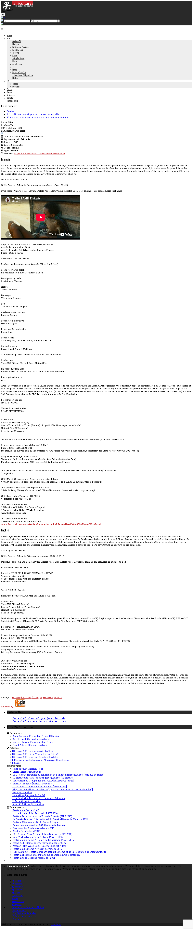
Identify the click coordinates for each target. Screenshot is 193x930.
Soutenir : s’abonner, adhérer (28, 907)
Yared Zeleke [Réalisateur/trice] (30, 744)
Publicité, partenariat (24, 916)
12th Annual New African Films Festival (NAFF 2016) (42, 833)
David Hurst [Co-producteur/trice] (31, 739)
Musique (15, 44)
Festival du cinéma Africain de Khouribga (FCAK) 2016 (43, 839)
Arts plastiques (18, 58)
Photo (14, 61)
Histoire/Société (19, 72)
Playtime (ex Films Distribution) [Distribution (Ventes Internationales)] (52, 789)
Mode (14, 69)
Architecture (17, 64)
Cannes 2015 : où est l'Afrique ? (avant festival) (38, 718)
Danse (14, 55)
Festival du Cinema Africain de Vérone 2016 (37, 848)
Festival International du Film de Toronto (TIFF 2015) (42, 816)
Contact (16, 919)
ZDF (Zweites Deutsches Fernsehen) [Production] (39, 786)
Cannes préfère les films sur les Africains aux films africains (42, 760)
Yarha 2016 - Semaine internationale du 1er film (39, 842)
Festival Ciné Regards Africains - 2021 (33, 857)
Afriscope (11, 95)
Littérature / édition (20, 47)
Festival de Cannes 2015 (25, 810)
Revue (9, 92)
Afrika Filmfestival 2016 (26, 831)
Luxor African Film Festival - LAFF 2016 (35, 813)
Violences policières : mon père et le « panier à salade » (37, 117)
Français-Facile (12, 100)
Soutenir (12, 111)
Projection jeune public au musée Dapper (38, 825)
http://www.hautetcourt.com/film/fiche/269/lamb (39, 153)
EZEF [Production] (22, 792)
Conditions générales (24, 913)
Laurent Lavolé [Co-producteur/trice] (33, 741)
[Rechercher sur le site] (3, 14)
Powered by (8, 706)
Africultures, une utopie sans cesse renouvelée (33, 114)
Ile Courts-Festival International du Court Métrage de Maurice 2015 (50, 819)
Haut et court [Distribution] (27, 768)
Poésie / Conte (18, 49)
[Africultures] (17, 11)
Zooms (9, 89)
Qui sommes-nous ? (18, 865)
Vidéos (15, 83)
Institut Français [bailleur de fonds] (32, 783)
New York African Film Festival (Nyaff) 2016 (37, 836)
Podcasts (16, 86)
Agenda (10, 98)
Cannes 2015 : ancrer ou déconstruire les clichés (39, 721)
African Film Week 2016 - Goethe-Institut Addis (39, 845)
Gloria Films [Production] (26, 771)
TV (8, 81)
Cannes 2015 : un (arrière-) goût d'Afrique (34, 751)
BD (13, 66)
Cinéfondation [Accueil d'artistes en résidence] (38, 798)
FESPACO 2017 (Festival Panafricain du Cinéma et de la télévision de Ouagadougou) (59, 851)
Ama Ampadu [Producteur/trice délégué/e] (36, 736)
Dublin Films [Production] (26, 801)
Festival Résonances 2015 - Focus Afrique (35, 822)
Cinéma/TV (16, 41)
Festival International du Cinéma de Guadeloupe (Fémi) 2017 (46, 854)
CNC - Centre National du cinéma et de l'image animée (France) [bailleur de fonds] (58, 774)
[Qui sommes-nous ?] (2, 23)
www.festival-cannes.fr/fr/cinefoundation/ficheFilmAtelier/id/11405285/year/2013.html (51, 524)
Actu (8, 38)
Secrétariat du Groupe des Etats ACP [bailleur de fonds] (43, 780)
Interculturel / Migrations (22, 75)
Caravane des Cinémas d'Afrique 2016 (33, 828)
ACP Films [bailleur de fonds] (28, 795)
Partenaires (19, 910)
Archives (56, 924)
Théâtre (15, 52)
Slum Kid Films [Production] (28, 804)
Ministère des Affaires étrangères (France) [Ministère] (42, 777)
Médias (15, 78)
